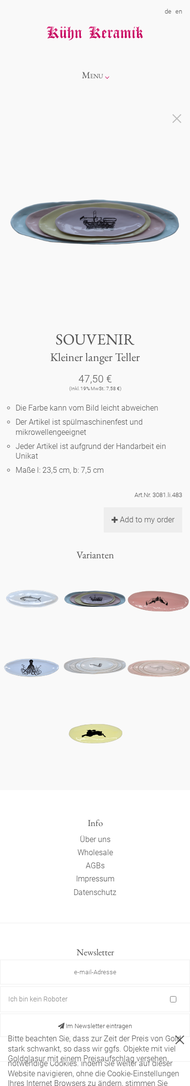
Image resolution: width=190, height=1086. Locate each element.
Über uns (95, 839)
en (178, 11)
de (168, 11)
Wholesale (95, 852)
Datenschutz (95, 892)
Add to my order (147, 519)
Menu (92, 75)
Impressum (95, 878)
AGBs (95, 865)
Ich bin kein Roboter (38, 999)
